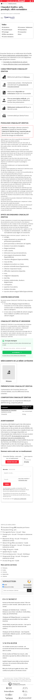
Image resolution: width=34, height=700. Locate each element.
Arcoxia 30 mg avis (8, 561)
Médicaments (12, 3)
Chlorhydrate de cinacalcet (8, 410)
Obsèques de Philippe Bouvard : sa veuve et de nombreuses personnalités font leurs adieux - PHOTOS (16, 619)
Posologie (6, 32)
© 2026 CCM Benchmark (25, 681)
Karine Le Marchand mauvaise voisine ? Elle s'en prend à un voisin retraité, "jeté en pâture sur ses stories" (17, 604)
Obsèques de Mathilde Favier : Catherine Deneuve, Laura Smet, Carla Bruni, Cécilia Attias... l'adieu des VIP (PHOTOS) (17, 612)
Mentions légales (7, 681)
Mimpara (27, 77)
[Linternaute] (9, 691)
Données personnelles (8, 679)
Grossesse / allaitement (25, 27)
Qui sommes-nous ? (8, 678)
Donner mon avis (12, 462)
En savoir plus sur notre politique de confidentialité (14, 355)
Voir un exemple (27, 585)
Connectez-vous (22, 480)
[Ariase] (9, 698)
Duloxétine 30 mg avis (9, 545)
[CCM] (9, 688)
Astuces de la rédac (9, 587)
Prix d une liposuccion (9, 554)
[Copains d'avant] (9, 695)
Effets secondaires (8, 34)
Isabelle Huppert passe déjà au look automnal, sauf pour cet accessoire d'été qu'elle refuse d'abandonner (16, 663)
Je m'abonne (16, 352)
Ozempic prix (6, 534)
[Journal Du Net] (25, 688)
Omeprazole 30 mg (8, 556)
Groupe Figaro (15, 681)
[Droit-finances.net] (25, 691)
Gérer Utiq (28, 679)
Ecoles (4, 570)
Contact (16, 678)
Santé (5, 584)
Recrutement (27, 678)
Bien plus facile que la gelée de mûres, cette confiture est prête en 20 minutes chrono (15, 669)
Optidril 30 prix (7, 552)
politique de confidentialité (20, 498)
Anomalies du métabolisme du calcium (15, 62)
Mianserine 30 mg (8, 539)
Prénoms (4, 568)
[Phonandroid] (25, 698)
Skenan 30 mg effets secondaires (12, 543)
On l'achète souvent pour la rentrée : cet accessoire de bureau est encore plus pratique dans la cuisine (16, 648)
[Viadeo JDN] (25, 695)
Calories (4, 576)
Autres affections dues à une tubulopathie (16, 64)
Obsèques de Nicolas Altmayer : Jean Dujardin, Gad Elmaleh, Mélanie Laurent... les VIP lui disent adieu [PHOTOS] (17, 633)
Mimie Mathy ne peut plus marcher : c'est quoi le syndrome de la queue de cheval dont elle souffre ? (17, 626)
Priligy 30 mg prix (7, 549)
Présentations (23, 29)
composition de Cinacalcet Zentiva (17, 86)
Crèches (4, 572)
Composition (22, 32)
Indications (6, 27)
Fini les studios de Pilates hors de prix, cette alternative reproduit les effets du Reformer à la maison (16, 656)
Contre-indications (8, 36)
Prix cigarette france (8, 532)
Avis (20, 34)
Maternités (5, 574)
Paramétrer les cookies (19, 679)
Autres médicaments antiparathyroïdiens (15, 55)
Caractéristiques (7, 29)
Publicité (21, 678)
